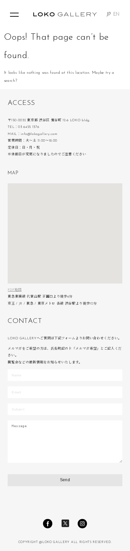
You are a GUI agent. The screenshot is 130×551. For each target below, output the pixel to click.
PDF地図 (14, 290)
